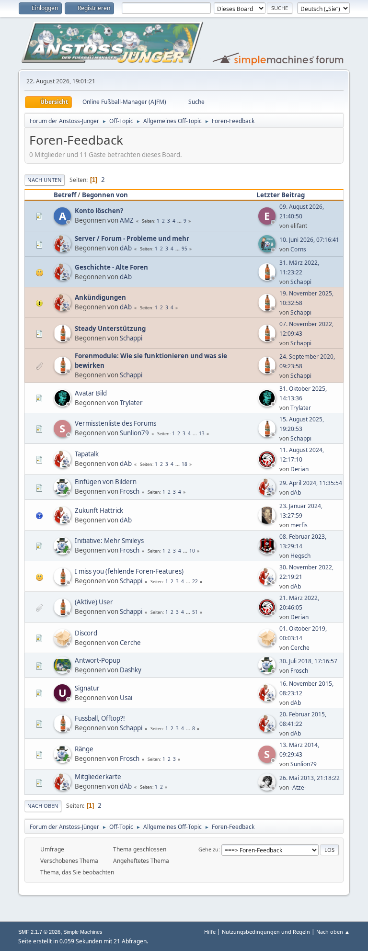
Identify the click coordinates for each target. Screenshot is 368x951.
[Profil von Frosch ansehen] (63, 492)
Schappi (300, 282)
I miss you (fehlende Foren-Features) (129, 571)
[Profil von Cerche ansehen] (63, 643)
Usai (126, 697)
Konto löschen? (99, 210)
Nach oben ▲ (333, 931)
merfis (299, 525)
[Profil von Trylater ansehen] (63, 403)
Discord (86, 633)
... (180, 220)
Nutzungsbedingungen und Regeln (266, 931)
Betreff (65, 195)
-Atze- (298, 787)
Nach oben (42, 805)
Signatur (87, 688)
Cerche (130, 642)
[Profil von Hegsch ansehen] (267, 551)
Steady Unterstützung (110, 328)
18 (184, 464)
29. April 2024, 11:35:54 (310, 483)
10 (192, 550)
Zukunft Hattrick (99, 510)
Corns (298, 249)
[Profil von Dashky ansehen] (63, 671)
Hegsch (300, 556)
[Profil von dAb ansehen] (63, 249)
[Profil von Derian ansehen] (267, 465)
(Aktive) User (94, 602)
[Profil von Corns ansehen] (267, 249)
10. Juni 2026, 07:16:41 (309, 240)
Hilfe (210, 931)
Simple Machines (83, 932)
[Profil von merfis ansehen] (267, 521)
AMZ (127, 220)
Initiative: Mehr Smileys (109, 540)
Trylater (131, 402)
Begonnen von (105, 195)
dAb (126, 248)
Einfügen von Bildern (106, 481)
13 (202, 433)
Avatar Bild (91, 393)
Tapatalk (87, 454)
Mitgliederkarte (98, 776)
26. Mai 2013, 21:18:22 (309, 778)
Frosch (129, 491)
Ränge (84, 749)
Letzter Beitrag (280, 195)
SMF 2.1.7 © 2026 (39, 932)
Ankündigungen (100, 297)
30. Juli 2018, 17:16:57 (308, 661)
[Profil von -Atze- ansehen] (267, 787)
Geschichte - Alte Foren (111, 267)
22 (195, 581)
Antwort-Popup (97, 660)
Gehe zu (208, 849)
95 (184, 248)
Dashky (130, 670)
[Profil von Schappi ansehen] (267, 277)
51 (195, 612)
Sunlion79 (134, 433)
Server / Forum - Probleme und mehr (132, 238)
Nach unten (44, 179)
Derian (299, 469)
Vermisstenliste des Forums (115, 423)
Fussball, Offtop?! (100, 718)
